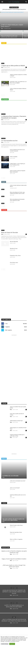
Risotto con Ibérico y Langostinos (16, 539)
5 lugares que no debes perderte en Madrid (13, 65)
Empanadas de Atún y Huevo (15, 255)
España (3, 189)
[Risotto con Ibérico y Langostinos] (5, 541)
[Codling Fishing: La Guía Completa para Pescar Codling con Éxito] (5, 165)
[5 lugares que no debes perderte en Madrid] (14, 55)
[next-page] (4, 178)
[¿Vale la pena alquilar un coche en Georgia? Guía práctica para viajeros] (14, 620)
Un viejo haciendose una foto (9, 140)
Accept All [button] (12, 643)
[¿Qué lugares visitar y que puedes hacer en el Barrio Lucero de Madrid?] (5, 83)
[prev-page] (2, 95)
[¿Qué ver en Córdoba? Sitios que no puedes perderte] (5, 408)
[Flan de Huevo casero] (5, 264)
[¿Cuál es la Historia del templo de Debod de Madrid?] (5, 90)
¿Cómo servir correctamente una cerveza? (17, 480)
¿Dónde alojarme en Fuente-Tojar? (16, 420)
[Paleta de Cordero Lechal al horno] (5, 527)
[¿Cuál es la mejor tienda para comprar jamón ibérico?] (14, 20)
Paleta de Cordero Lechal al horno (16, 525)
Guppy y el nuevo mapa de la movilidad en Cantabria (14, 558)
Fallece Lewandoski (13, 156)
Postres (3, 230)
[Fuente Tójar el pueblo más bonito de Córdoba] (5, 415)
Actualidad (3, 114)
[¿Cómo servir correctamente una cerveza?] (5, 483)
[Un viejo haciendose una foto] (14, 132)
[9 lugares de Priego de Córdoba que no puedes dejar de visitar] (5, 436)
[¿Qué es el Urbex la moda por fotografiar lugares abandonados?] (5, 172)
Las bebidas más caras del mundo (10, 475)
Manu (2, 28)
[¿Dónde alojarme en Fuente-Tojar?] (5, 422)
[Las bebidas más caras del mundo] (14, 470)
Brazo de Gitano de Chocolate (9, 232)
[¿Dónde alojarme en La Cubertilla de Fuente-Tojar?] (5, 429)
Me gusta (25, 323)
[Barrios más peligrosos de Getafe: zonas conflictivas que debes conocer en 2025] (11, 35)
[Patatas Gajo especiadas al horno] (5, 534)
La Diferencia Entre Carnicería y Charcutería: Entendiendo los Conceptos (13, 117)
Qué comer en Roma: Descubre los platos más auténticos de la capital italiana (13, 519)
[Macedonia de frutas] (5, 250)
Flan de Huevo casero (14, 262)
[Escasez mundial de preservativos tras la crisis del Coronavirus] (5, 151)
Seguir (25, 326)
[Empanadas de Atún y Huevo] (5, 257)
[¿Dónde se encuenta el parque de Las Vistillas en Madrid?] (5, 76)
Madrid (3, 63)
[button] (2, 2)
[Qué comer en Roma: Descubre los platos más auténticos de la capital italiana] (14, 514)
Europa (14, 617)
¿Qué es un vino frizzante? (15, 487)
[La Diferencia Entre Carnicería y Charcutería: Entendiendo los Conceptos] (14, 108)
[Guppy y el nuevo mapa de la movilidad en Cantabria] (14, 606)
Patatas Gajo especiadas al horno (16, 532)
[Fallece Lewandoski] (5, 158)
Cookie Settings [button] (4, 643)
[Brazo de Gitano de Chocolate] (14, 222)
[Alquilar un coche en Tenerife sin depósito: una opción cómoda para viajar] (14, 592)
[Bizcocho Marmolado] (5, 243)
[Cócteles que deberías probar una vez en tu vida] (5, 497)
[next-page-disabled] (4, 95)
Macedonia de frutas (13, 248)
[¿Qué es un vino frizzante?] (5, 490)
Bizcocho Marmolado (14, 241)
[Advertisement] (14, 277)
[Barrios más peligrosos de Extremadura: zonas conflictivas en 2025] (5, 201)
